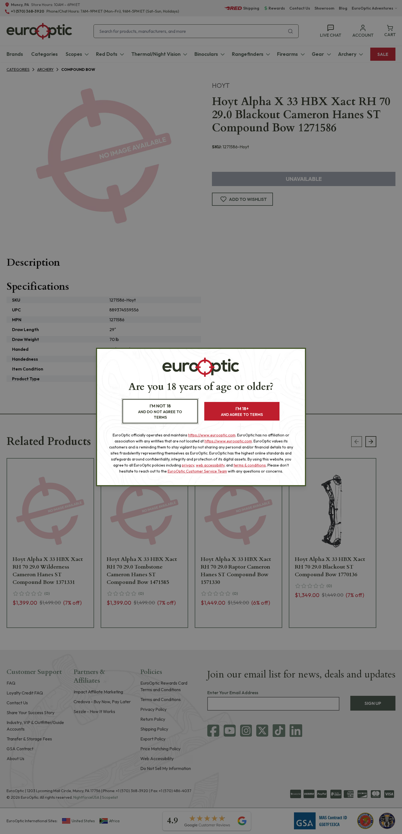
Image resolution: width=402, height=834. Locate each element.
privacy (188, 465)
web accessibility (210, 465)
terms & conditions (250, 465)
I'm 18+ (242, 411)
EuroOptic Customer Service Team (197, 471)
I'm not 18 (160, 411)
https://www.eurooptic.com (211, 435)
